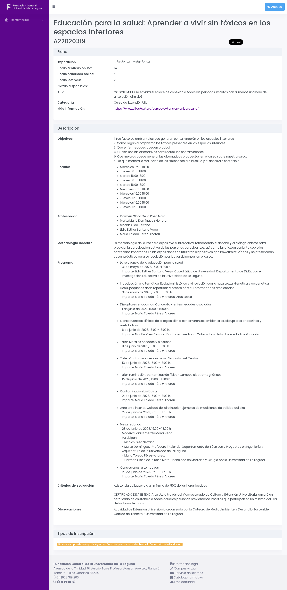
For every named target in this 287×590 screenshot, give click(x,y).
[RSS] (54, 582)
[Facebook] (58, 582)
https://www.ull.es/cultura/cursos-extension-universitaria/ (156, 109)
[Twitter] (62, 582)
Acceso (276, 7)
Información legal (185, 564)
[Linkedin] (65, 582)
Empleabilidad (184, 582)
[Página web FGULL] (73, 582)
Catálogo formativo (188, 577)
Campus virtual (184, 568)
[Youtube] (69, 582)
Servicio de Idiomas (188, 573)
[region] (24, 302)
